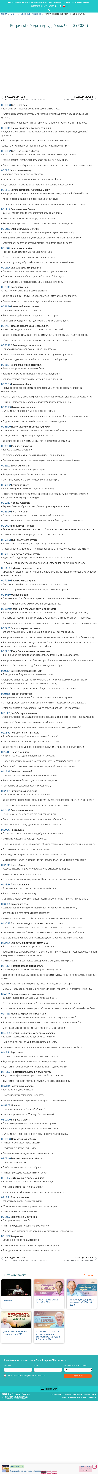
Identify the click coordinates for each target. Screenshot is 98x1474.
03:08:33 (6, 1139)
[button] (49, 10)
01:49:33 (6, 1072)
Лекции (86, 2)
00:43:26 (6, 512)
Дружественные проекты (59, 2)
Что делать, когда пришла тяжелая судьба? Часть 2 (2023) (81, 1302)
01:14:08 (5, 752)
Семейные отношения (31, 14)
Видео (14, 14)
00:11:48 (5, 190)
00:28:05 (6, 384)
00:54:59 (6, 595)
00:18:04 (6, 268)
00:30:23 (6, 407)
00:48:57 (6, 554)
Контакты (53, 6)
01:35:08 (6, 904)
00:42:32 (6, 485)
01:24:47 (5, 810)
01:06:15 (5, 694)
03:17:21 (5, 1236)
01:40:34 (6, 966)
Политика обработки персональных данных (80, 1394)
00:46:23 (6, 540)
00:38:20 (6, 446)
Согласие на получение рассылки (74, 1398)
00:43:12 (6, 503)
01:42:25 (6, 994)
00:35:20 (6, 427)
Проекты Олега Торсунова (36, 2)
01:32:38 (6, 884)
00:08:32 (6, 170)
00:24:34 (6, 326)
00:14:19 (5, 209)
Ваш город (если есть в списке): (75, 1365)
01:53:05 (6, 1105)
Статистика (92, 1398)
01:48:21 (5, 1052)
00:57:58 (5, 628)
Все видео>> (90, 1275)
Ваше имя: (7, 1365)
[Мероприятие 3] (54, 1472)
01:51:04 (5, 1086)
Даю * (27, 1376)
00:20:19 (6, 287)
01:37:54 (5, 943)
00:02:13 (6, 128)
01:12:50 (5, 733)
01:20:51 (5, 791)
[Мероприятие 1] (43, 1472)
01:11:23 (5, 713)
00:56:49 (6, 609)
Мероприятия (18, 2)
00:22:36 (6, 306)
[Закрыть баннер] (95, 1467)
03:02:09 (6, 1120)
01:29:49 (6, 865)
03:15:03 (6, 1217)
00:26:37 (6, 365)
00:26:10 (6, 345)
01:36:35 (6, 923)
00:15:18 (5, 229)
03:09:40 (6, 1158)
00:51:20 (6, 568)
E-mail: (36, 1365)
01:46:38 (6, 1033)
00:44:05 (6, 526)
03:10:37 (5, 1178)
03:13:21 (5, 1197)
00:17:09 (5, 248)
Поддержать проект (39, 6)
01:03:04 (6, 671)
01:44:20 (6, 1014)
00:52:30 (6, 580)
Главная (3, 14)
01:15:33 (5, 771)
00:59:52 (6, 651)
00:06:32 (6, 151)
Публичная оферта (56, 1394)
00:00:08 (6, 105)
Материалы (77, 2)
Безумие (7, 1301)
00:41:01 (5, 466)
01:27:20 (5, 830)
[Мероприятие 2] (49, 1472)
